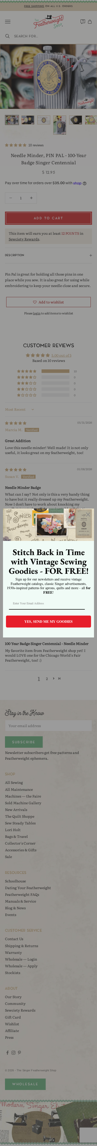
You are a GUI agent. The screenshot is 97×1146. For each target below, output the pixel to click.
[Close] (88, 514)
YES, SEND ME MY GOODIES (48, 621)
